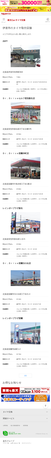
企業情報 (5, 425)
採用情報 (25, 425)
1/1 (25, 376)
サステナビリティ (26, 443)
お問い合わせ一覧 (15, 443)
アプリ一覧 (6, 443)
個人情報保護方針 (15, 425)
